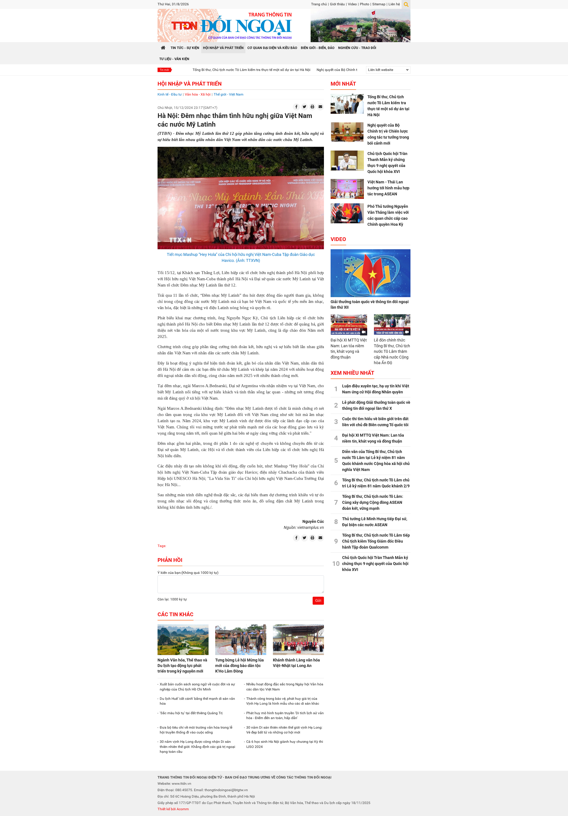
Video (352, 4)
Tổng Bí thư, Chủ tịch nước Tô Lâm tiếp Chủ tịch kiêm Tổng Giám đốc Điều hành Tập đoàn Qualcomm (376, 541)
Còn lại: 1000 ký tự (172, 599)
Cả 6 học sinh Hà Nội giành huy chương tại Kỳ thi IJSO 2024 (284, 744)
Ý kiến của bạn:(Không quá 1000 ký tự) (188, 573)
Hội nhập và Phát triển (190, 84)
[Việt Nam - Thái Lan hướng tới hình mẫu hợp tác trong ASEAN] (347, 189)
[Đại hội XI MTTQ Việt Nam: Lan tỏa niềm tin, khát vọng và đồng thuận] (349, 324)
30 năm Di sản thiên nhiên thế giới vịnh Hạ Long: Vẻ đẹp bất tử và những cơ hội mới (284, 729)
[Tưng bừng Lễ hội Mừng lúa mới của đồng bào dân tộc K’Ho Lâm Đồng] (240, 639)
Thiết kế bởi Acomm (173, 809)
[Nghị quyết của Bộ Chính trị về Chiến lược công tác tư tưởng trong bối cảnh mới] (347, 132)
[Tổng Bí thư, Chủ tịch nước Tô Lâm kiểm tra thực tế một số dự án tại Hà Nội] (347, 104)
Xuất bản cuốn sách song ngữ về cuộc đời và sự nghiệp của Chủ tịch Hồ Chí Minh (197, 686)
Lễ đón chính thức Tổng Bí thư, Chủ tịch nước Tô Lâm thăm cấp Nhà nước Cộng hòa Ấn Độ (392, 351)
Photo (364, 4)
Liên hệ (394, 4)
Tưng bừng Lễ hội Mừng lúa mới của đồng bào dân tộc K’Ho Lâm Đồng (239, 665)
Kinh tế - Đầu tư (170, 94)
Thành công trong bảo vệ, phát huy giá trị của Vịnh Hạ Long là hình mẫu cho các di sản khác (282, 701)
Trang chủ (319, 4)
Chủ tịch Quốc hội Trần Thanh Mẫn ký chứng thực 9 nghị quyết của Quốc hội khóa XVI (375, 563)
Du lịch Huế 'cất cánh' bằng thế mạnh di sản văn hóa (197, 701)
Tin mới (164, 69)
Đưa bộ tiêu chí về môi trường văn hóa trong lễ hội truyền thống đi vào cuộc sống (196, 729)
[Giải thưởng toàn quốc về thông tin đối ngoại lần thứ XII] (370, 273)
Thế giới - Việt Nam (228, 94)
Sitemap (378, 4)
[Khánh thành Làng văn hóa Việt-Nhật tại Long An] (298, 639)
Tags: (162, 546)
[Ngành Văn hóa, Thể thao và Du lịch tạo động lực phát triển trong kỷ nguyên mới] (183, 639)
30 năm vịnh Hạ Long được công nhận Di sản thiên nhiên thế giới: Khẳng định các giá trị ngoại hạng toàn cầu (197, 747)
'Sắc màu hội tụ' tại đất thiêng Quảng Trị (191, 713)
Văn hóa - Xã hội (198, 94)
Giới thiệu (337, 4)
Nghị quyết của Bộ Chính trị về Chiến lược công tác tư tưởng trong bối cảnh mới (343, 70)
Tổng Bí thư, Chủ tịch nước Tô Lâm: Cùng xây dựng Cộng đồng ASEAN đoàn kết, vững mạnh (372, 502)
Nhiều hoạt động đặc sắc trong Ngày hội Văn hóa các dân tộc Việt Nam (284, 686)
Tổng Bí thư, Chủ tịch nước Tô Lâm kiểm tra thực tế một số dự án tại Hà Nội (216, 70)
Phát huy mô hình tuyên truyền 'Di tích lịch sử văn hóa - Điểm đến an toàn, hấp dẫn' (285, 715)
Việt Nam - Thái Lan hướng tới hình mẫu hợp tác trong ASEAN (388, 188)
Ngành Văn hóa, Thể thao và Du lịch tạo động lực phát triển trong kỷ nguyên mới (182, 665)
